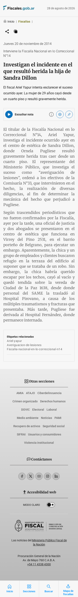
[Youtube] (39, 476)
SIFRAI (21, 434)
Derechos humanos (53, 401)
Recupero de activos (26, 426)
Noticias (46, 418)
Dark (51, 505)
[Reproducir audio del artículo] (9, 114)
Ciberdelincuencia (49, 393)
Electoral (38, 409)
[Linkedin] (56, 476)
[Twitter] (30, 476)
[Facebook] (22, 476)
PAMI (57, 418)
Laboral (52, 409)
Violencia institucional (39, 442)
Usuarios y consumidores (44, 434)
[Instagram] (47, 476)
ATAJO (30, 393)
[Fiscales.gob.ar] (13, 8)
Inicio (10, 21)
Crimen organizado (25, 401)
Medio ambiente (27, 418)
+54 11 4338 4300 (39, 564)
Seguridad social (54, 426)
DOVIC (25, 409)
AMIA (20, 393)
